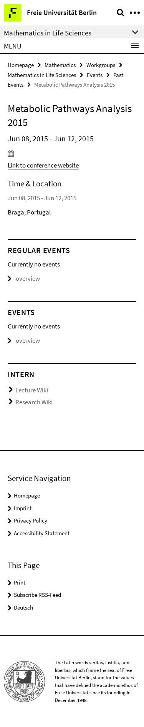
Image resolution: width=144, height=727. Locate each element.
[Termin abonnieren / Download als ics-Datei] (72, 153)
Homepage (21, 65)
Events (95, 75)
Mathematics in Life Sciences (42, 75)
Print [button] (19, 582)
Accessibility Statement (42, 533)
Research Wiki (34, 402)
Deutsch (23, 607)
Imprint (22, 508)
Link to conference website (43, 165)
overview (28, 278)
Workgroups (100, 65)
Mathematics (60, 65)
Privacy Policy (30, 520)
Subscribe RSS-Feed (37, 594)
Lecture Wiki (31, 390)
